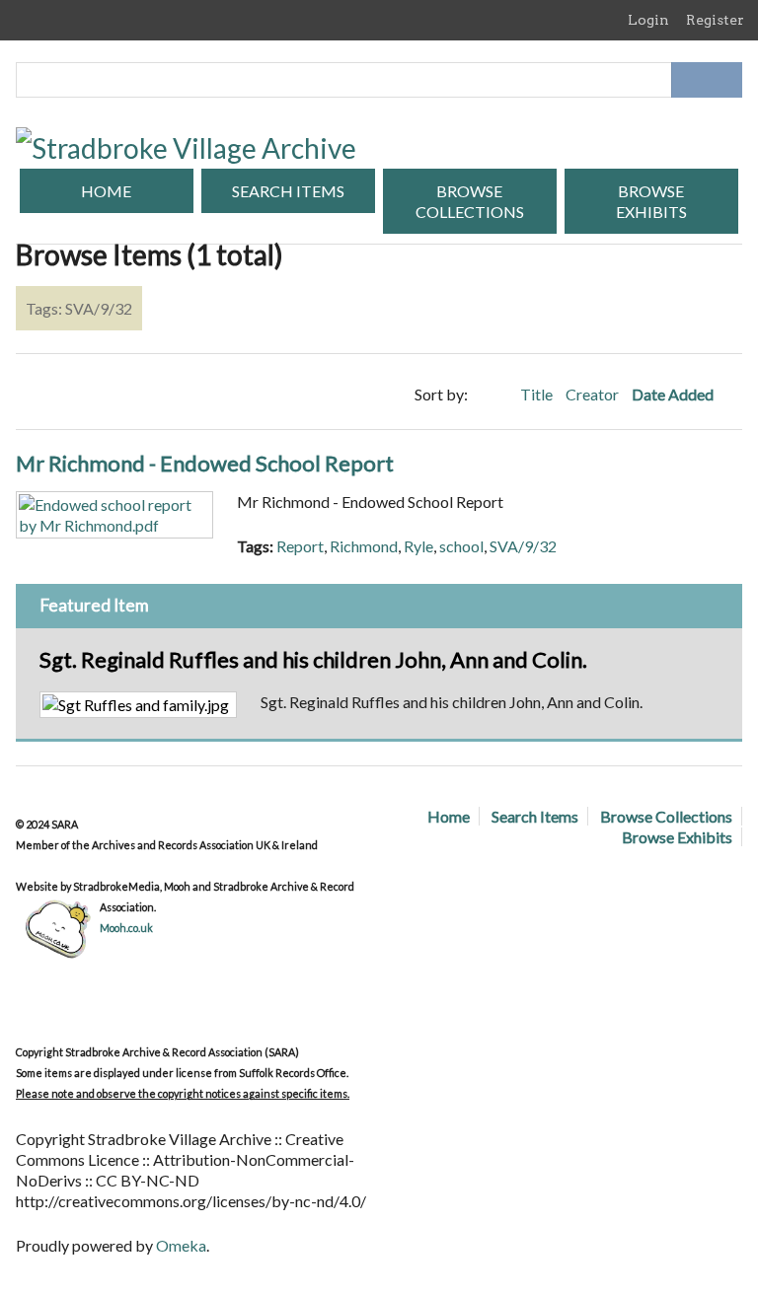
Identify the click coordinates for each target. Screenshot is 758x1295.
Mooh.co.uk (126, 927)
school (461, 546)
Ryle (418, 546)
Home (106, 190)
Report (300, 546)
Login (648, 20)
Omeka (181, 1245)
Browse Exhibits (651, 201)
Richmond (364, 546)
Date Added (674, 394)
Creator (594, 394)
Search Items (288, 190)
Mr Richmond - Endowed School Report (205, 463)
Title (538, 394)
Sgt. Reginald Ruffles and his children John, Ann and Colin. (313, 659)
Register (715, 20)
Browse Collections (470, 201)
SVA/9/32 (523, 546)
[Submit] (724, 80)
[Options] (689, 80)
